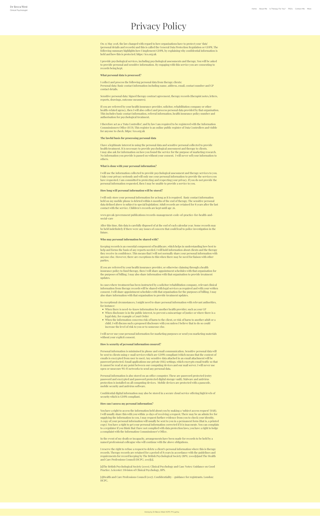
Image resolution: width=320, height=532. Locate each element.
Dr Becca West (19, 6)
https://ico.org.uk (146, 54)
